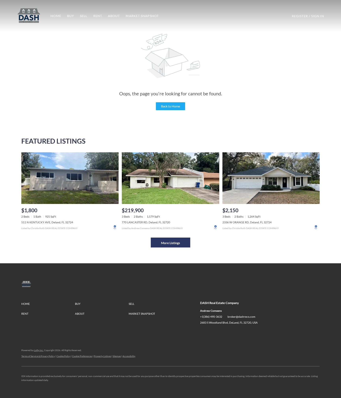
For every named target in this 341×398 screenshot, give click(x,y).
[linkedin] (211, 332)
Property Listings (102, 356)
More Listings (170, 243)
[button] (29, 16)
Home (56, 16)
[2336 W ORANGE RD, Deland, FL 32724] (271, 178)
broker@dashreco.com (241, 316)
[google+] (227, 332)
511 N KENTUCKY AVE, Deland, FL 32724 (47, 222)
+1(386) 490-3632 (211, 316)
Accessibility (129, 356)
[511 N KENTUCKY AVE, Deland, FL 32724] (70, 178)
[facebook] (203, 332)
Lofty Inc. (39, 350)
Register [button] (300, 16)
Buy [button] (70, 16)
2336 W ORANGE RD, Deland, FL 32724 (247, 222)
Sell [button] (83, 16)
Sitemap (117, 356)
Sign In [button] (317, 16)
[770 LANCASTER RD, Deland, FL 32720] (170, 178)
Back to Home (170, 106)
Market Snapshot (142, 16)
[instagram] (219, 332)
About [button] (114, 16)
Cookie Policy (63, 356)
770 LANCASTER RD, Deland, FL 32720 (146, 222)
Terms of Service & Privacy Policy (38, 356)
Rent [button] (97, 16)
